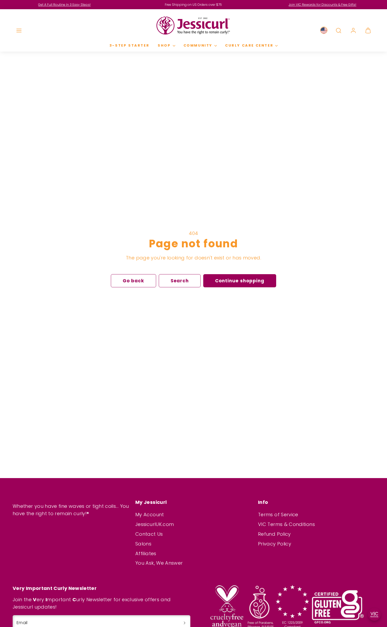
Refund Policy (274, 534)
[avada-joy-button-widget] (374, 614)
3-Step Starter (129, 45)
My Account (149, 514)
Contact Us (149, 534)
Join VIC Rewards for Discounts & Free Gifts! (322, 4)
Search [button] (180, 281)
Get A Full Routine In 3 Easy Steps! (64, 4)
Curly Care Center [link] (249, 45)
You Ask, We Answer (159, 563)
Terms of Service (278, 514)
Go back (133, 281)
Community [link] (197, 45)
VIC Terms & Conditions (286, 524)
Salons (143, 543)
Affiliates (145, 553)
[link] (323, 30)
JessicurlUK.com (154, 524)
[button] (19, 30)
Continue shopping (239, 281)
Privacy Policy (274, 543)
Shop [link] (164, 45)
